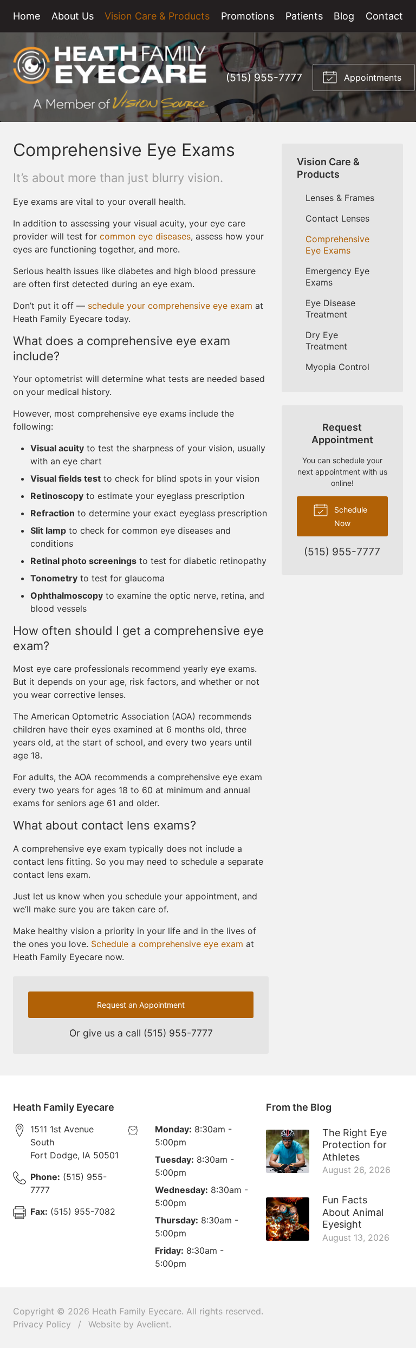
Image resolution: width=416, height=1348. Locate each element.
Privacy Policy (42, 1324)
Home (26, 16)
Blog (344, 16)
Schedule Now (349, 516)
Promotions (247, 16)
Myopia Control (337, 366)
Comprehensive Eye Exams (337, 245)
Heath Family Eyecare (136, 1311)
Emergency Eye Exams (337, 276)
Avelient (152, 1324)
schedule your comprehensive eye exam (170, 305)
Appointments (371, 77)
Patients (304, 16)
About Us (72, 16)
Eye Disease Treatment (330, 308)
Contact (384, 16)
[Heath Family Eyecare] (111, 77)
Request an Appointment (141, 1004)
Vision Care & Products (157, 16)
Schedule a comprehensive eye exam (167, 943)
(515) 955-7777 (264, 77)
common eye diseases (145, 236)
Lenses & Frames (340, 197)
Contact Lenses (337, 218)
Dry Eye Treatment (326, 340)
